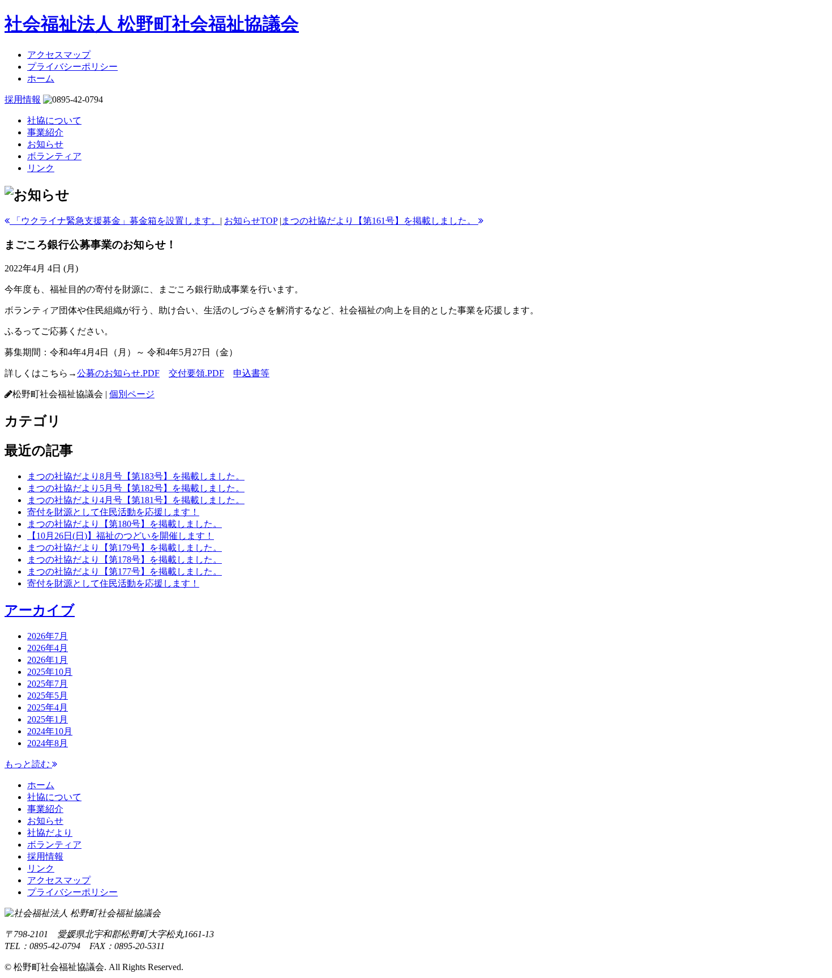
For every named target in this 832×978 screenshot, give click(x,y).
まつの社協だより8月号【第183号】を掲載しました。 (136, 476)
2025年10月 (49, 672)
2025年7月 (47, 683)
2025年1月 (47, 719)
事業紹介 (45, 132)
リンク (40, 168)
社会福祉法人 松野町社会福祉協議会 (152, 24)
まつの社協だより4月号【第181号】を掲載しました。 (136, 500)
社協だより (49, 832)
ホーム (40, 78)
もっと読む (28, 764)
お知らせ (45, 144)
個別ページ (132, 394)
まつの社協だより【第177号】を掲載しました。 (124, 571)
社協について (54, 120)
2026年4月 (47, 648)
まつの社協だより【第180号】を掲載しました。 (124, 524)
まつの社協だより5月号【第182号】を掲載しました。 (136, 488)
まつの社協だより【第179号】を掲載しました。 (124, 547)
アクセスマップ (59, 54)
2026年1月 (47, 660)
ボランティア (54, 156)
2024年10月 (49, 731)
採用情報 (23, 99)
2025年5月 (47, 695)
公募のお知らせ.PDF (118, 373)
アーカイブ (40, 610)
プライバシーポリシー (72, 66)
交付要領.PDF (196, 373)
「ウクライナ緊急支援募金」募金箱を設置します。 (115, 221)
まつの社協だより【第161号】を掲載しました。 (379, 221)
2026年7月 (47, 636)
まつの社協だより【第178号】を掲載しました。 (124, 559)
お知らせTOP (250, 221)
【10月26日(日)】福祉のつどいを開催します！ (120, 536)
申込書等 (251, 373)
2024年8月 (47, 743)
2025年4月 (47, 707)
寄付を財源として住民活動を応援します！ (113, 512)
